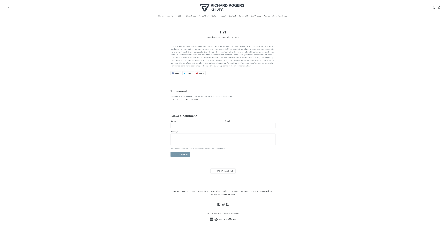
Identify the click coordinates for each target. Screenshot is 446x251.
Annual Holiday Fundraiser (276, 16)
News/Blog (203, 16)
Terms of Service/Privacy (250, 16)
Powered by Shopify (231, 214)
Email (227, 121)
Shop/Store (191, 16)
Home (161, 16)
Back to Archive (224, 171)
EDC (181, 16)
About (223, 16)
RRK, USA (217, 214)
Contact (232, 16)
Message (174, 131)
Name (173, 121)
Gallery (214, 16)
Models (171, 16)
